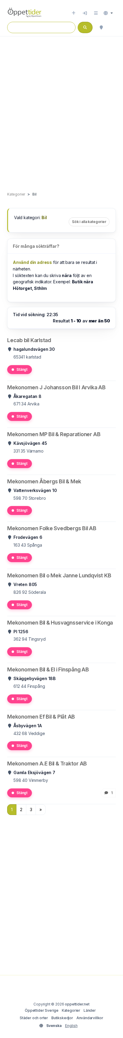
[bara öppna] (113, 27)
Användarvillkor (89, 1018)
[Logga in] (85, 13)
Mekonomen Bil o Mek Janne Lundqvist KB (59, 575)
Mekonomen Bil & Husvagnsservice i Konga (60, 622)
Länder (90, 1010)
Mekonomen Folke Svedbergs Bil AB (51, 528)
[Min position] (101, 27)
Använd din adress (32, 262)
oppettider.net (77, 1004)
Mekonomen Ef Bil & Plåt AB (41, 716)
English (71, 1025)
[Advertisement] (61, 107)
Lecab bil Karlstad (29, 340)
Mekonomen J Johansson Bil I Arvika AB (56, 387)
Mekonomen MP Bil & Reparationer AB (53, 434)
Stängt (21, 369)
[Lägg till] (74, 13)
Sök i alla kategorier (89, 221)
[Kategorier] (96, 13)
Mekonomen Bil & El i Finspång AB (48, 669)
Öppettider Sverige (42, 1010)
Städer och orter (34, 1018)
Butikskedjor (62, 1018)
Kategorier (71, 1010)
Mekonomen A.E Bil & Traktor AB (47, 763)
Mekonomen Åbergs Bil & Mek (44, 481)
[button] (108, 13)
